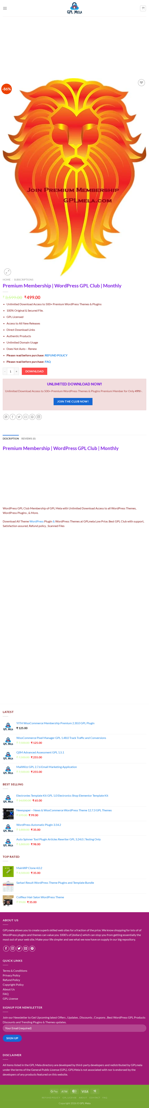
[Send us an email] (26, 949)
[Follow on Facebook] (6, 949)
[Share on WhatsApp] (6, 417)
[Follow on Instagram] (13, 949)
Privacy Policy (11, 975)
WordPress (36, 521)
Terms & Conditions (15, 970)
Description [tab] (11, 438)
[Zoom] (7, 271)
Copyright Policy (13, 984)
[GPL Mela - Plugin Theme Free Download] (74, 8)
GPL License (10, 998)
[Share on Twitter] (19, 417)
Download (34, 371)
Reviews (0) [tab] (28, 438)
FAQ (48, 361)
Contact (94, 1097)
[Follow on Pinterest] (32, 949)
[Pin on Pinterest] (32, 417)
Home (7, 279)
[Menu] (5, 8)
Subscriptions (23, 279)
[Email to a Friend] (26, 417)
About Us (9, 989)
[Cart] (143, 8)
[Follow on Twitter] (19, 949)
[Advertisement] (74, 43)
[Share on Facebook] (13, 417)
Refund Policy (11, 980)
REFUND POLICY (56, 355)
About (83, 1097)
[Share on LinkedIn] (39, 417)
